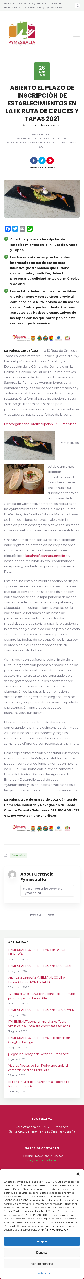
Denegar (42, 1252)
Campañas (18, 855)
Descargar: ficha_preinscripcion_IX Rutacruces (40, 424)
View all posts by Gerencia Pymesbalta (42, 891)
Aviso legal (44, 1273)
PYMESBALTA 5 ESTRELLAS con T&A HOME (40, 966)
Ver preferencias (42, 1263)
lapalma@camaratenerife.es (47, 556)
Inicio (47, 134)
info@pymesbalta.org (42, 1160)
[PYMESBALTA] (22, 33)
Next (51, 915)
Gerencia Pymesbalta (43, 125)
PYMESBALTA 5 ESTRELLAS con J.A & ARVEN (41, 1010)
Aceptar (42, 1241)
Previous (35, 915)
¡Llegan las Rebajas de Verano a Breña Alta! (38, 1054)
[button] (78, 1174)
